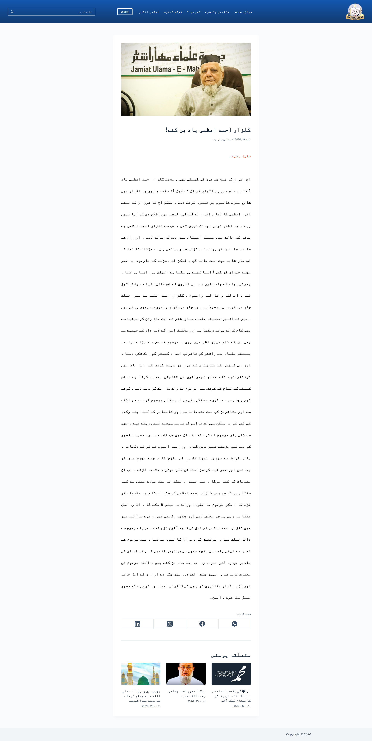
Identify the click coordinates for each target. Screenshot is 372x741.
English (125, 11)
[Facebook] (202, 624)
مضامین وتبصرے (217, 12)
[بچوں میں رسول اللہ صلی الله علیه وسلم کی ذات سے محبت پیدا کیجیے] (140, 674)
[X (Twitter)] (169, 624)
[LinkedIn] (137, 624)
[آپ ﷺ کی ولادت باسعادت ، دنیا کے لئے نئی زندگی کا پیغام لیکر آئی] (231, 674)
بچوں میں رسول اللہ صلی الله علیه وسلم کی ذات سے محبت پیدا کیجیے (141, 695)
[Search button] (12, 11)
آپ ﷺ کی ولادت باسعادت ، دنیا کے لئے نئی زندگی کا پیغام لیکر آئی (231, 695)
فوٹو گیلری (173, 12)
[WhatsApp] (234, 624)
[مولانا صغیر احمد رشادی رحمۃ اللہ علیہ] (186, 674)
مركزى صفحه (243, 12)
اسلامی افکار (149, 12)
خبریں (195, 12)
